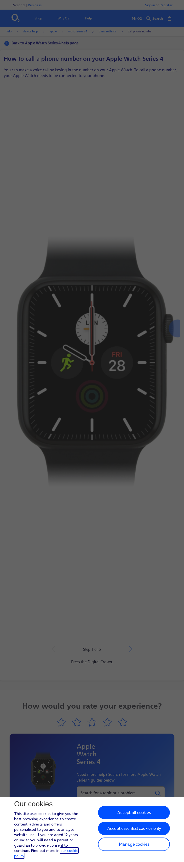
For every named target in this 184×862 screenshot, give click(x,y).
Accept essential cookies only (134, 828)
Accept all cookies (134, 812)
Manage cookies (134, 844)
